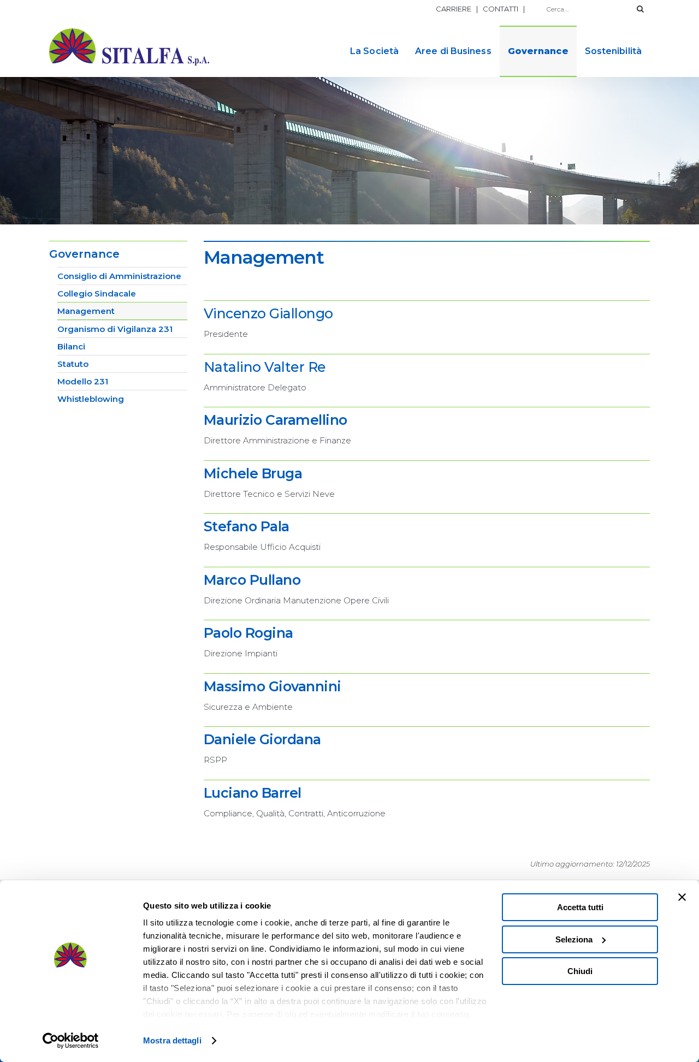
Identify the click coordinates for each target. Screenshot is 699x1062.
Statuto (72, 364)
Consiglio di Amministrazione (119, 276)
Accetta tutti (580, 907)
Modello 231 (82, 381)
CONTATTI (500, 8)
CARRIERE (453, 8)
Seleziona (574, 939)
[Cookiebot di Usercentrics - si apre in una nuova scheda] (71, 1041)
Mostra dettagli (172, 1040)
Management (86, 311)
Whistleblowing (90, 399)
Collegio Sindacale (96, 293)
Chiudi (580, 971)
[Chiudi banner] (682, 897)
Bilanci (71, 346)
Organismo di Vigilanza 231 (115, 329)
